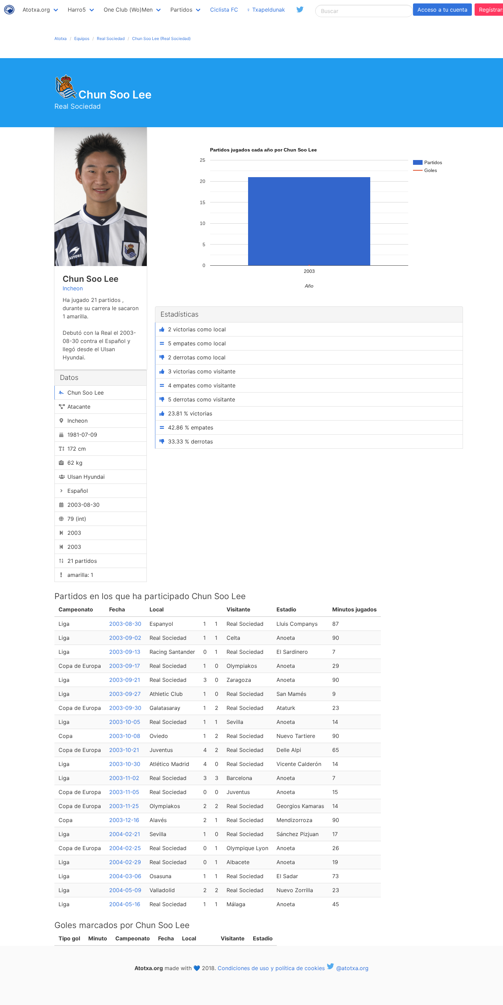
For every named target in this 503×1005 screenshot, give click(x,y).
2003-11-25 (124, 806)
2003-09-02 (125, 637)
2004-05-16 (124, 904)
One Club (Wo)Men (128, 9)
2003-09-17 (124, 665)
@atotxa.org (352, 968)
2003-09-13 (124, 651)
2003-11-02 (124, 778)
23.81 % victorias (190, 413)
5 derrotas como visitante (201, 399)
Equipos (81, 38)
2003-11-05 (124, 792)
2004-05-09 (125, 890)
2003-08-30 (125, 623)
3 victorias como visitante (201, 371)
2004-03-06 (125, 876)
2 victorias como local (197, 329)
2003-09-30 (125, 707)
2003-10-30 (124, 764)
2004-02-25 (125, 848)
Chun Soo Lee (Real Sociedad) (161, 38)
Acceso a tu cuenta (442, 9)
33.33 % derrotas (190, 441)
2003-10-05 (124, 721)
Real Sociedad (111, 38)
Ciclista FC (224, 9)
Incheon (73, 288)
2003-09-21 (124, 679)
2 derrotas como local (196, 357)
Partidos (181, 9)
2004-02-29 (125, 862)
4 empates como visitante (201, 385)
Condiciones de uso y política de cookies (271, 968)
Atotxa (60, 38)
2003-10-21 (124, 749)
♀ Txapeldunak (265, 9)
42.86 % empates (190, 427)
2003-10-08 (124, 735)
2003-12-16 (124, 820)
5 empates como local (197, 343)
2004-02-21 (124, 834)
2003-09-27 (125, 693)
